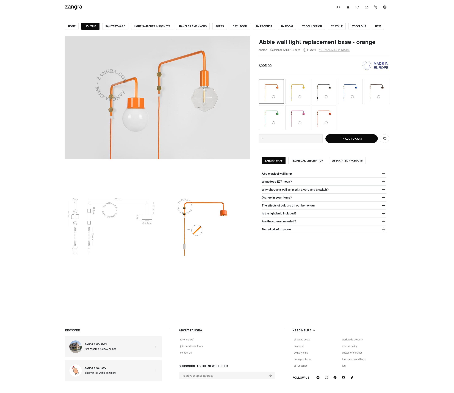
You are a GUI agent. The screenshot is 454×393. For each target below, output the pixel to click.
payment (299, 346)
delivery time (301, 352)
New (378, 26)
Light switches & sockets (152, 26)
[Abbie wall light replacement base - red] (324, 117)
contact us (186, 352)
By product (264, 26)
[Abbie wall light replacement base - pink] (297, 117)
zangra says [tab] (274, 160)
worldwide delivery (352, 339)
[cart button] (375, 7)
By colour (358, 26)
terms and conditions (354, 359)
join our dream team (191, 346)
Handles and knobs (193, 26)
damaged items (302, 359)
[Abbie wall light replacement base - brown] (376, 91)
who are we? (187, 339)
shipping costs (302, 339)
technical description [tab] (307, 160)
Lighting (90, 26)
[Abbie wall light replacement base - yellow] (297, 91)
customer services (352, 352)
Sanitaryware (115, 26)
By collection (312, 26)
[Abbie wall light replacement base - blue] (350, 91)
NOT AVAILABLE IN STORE (334, 49)
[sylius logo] (73, 7)
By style (337, 26)
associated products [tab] (347, 160)
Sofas (219, 26)
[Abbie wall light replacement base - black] (324, 91)
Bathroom (240, 26)
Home (72, 26)
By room (287, 26)
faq (344, 365)
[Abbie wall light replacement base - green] (271, 117)
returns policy (349, 346)
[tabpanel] (324, 201)
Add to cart (353, 138)
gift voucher (300, 365)
